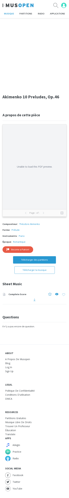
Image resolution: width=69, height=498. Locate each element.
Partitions (25, 13)
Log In (8, 367)
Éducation (10, 430)
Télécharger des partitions (34, 259)
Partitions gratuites (15, 418)
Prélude (16, 229)
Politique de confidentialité (20, 390)
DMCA (8, 398)
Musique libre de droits (18, 422)
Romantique (19, 241)
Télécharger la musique (35, 269)
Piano (22, 235)
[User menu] (63, 5)
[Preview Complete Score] (56, 294)
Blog (7, 363)
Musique (9, 13)
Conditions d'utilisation (17, 394)
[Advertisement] (34, 52)
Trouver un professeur (17, 426)
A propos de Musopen (17, 359)
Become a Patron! (20, 249)
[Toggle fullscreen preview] (62, 213)
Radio (41, 13)
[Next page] (43, 213)
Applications (57, 13)
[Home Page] (18, 5)
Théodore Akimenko (29, 224)
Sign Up (9, 371)
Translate (10, 434)
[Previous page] (25, 213)
